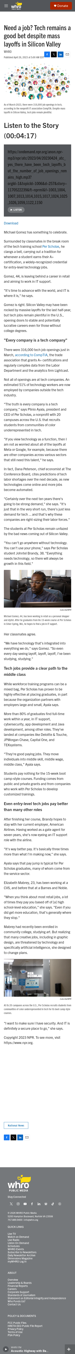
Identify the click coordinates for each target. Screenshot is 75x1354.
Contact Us (14, 1304)
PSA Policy (14, 1335)
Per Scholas (50, 246)
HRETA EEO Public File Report (25, 1325)
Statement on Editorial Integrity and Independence (37, 1298)
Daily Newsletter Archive (21, 1255)
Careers (12, 1289)
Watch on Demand (18, 1236)
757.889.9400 (15, 1219)
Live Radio (13, 1239)
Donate (62, 6)
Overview (13, 1279)
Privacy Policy (15, 1329)
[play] (5, 1349)
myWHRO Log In (17, 1261)
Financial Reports (18, 1285)
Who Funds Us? (16, 1301)
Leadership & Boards (20, 1282)
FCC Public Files (17, 1322)
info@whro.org (31, 1219)
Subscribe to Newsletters (22, 1252)
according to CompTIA (31, 355)
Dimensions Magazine (20, 1258)
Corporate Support (18, 1292)
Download (11, 223)
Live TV (12, 1233)
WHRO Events (16, 1249)
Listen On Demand (18, 1243)
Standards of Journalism (21, 1295)
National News (16, 1125)
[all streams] (70, 1349)
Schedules (14, 1246)
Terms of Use (15, 1332)
